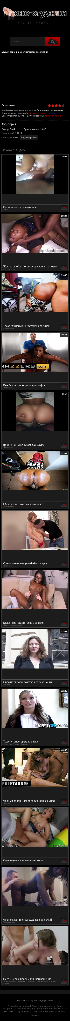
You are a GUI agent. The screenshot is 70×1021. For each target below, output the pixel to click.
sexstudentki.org (25, 1000)
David (13, 129)
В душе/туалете (29, 137)
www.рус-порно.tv (39, 113)
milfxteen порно (53, 115)
